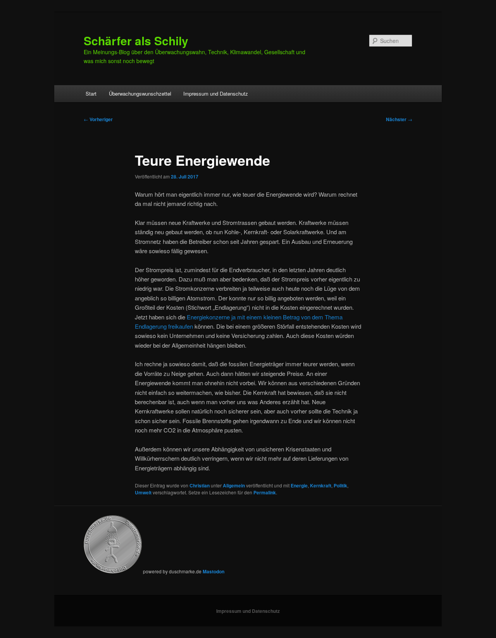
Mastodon (213, 571)
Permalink (264, 492)
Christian (199, 485)
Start (91, 93)
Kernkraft (320, 485)
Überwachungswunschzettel (140, 93)
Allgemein (234, 485)
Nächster (399, 119)
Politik (340, 485)
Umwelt (143, 492)
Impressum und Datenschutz (215, 93)
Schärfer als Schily (136, 40)
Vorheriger (98, 119)
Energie (299, 485)
